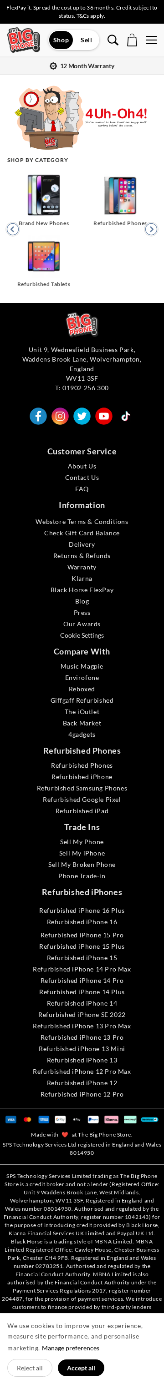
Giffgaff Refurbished (82, 700)
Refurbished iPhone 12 (82, 1083)
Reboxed (82, 689)
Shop (61, 40)
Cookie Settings (82, 635)
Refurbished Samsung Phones (82, 788)
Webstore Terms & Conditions (82, 521)
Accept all (81, 1368)
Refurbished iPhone (82, 776)
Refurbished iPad (82, 811)
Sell (86, 40)
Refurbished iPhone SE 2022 (82, 1014)
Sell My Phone (82, 841)
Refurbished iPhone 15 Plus (82, 946)
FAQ (82, 489)
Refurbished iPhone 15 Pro (82, 935)
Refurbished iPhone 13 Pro (82, 1037)
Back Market (82, 723)
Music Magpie (82, 666)
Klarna (82, 578)
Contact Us (82, 477)
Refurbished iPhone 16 (82, 922)
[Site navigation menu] (151, 40)
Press (82, 612)
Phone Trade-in (81, 876)
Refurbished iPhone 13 (82, 1060)
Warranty (82, 567)
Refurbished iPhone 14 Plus (82, 992)
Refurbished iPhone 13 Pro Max (82, 1026)
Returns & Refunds (82, 555)
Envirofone (82, 677)
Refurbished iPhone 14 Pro (82, 980)
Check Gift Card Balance (82, 533)
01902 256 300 (85, 388)
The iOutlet (82, 711)
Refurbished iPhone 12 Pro (82, 1094)
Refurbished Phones (82, 765)
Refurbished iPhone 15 (82, 957)
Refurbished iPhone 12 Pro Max (82, 1071)
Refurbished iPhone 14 (82, 1003)
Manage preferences (70, 1348)
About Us (82, 466)
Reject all (30, 1368)
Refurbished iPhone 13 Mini (82, 1048)
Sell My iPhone (82, 853)
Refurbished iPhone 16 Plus (82, 910)
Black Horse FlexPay (82, 590)
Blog (82, 601)
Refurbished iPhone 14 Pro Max (82, 969)
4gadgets (82, 734)
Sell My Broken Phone (82, 864)
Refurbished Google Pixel (82, 799)
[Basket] (132, 40)
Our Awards (82, 624)
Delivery (82, 544)
